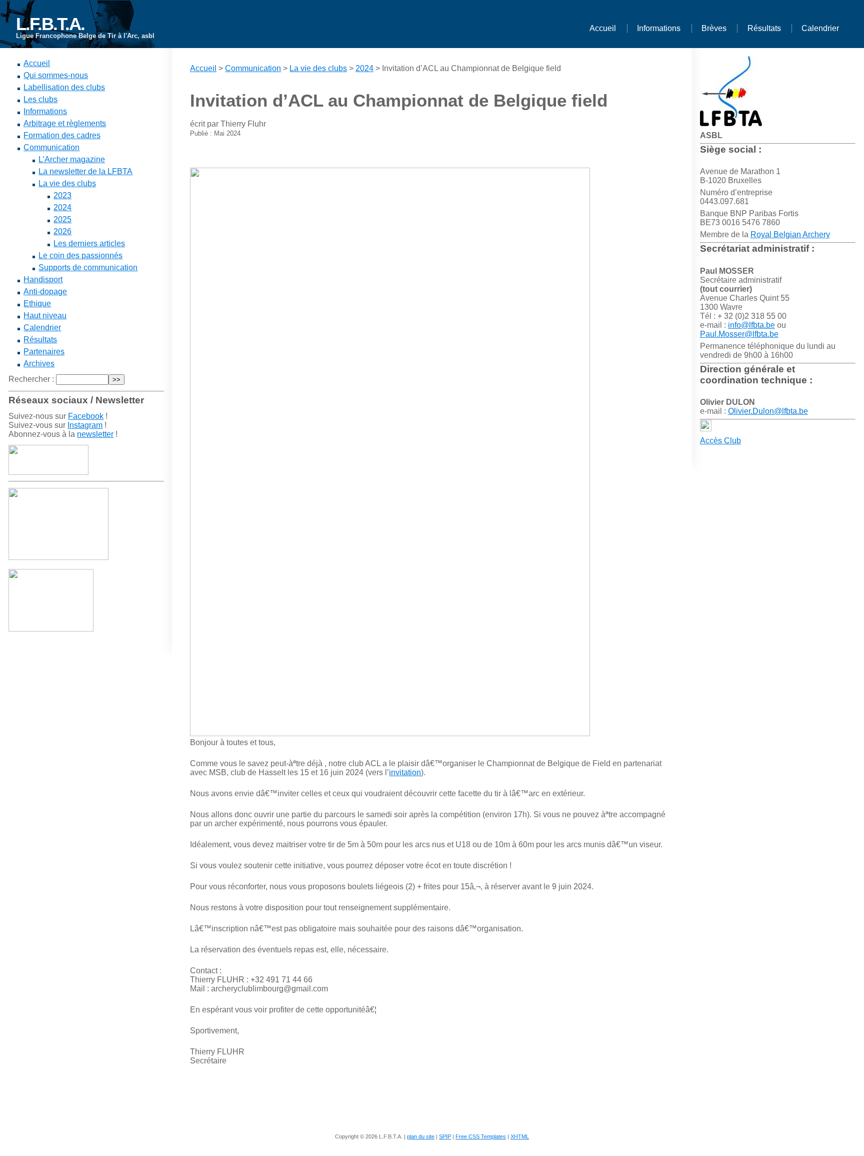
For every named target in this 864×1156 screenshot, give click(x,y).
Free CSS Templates (481, 1136)
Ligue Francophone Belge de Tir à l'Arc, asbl (85, 36)
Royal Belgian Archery (790, 234)
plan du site (420, 1136)
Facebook (86, 416)
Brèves (714, 28)
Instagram (85, 425)
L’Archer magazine (71, 159)
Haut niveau (45, 315)
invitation (405, 772)
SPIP (445, 1136)
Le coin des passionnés (80, 255)
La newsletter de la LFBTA (85, 171)
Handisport (43, 279)
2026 (63, 231)
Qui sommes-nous (56, 75)
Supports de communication (88, 267)
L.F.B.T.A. (50, 24)
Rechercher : (31, 379)
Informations (658, 28)
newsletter (95, 434)
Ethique (37, 303)
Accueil (603, 28)
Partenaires (44, 351)
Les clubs (41, 99)
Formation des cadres (62, 135)
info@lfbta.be (751, 325)
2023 (63, 195)
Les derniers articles (89, 243)
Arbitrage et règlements (65, 123)
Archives (39, 363)
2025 (63, 219)
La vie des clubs (67, 183)
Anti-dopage (45, 291)
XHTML (519, 1136)
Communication (52, 147)
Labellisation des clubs (64, 87)
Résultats (764, 28)
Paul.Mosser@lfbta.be (739, 334)
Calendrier (820, 28)
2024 (63, 207)
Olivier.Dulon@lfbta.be (768, 411)
